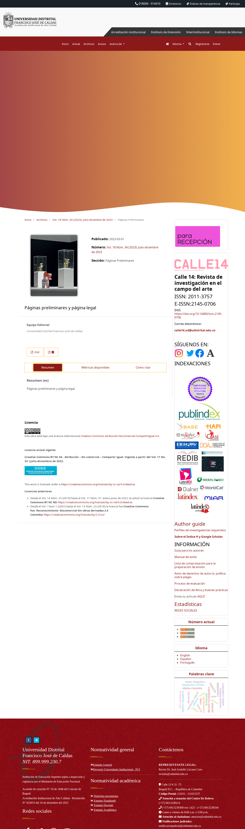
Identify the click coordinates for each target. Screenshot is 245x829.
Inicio (65, 44)
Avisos (102, 44)
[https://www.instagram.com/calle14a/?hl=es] (180, 353)
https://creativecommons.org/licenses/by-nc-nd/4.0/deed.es (95, 502)
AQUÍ (201, 596)
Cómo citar (143, 367)
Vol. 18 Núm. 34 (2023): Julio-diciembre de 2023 (83, 219)
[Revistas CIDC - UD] (165, 44)
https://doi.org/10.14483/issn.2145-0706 (198, 315)
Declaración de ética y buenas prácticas (201, 590)
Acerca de (116, 44)
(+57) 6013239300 (173, 807)
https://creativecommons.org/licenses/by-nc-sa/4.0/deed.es (98, 484)
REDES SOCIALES (186, 610)
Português (187, 662)
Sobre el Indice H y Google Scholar (199, 537)
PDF (37, 352)
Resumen (47, 367)
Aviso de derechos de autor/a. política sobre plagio (200, 575)
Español (185, 659)
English (185, 655)
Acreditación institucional (128, 32)
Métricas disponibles (95, 367)
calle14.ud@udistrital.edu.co (195, 330)
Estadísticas (188, 604)
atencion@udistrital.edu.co (191, 816)
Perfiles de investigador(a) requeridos (200, 530)
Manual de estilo (186, 557)
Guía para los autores (189, 550)
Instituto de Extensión (166, 32)
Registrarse (202, 44)
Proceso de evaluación (190, 583)
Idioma (177, 44)
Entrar (216, 44)
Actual (76, 44)
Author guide (190, 523)
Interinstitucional (197, 32)
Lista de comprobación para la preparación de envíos (195, 565)
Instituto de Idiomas (228, 32)
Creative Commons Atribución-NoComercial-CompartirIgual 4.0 (120, 436)
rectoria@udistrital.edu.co (173, 773)
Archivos (89, 44)
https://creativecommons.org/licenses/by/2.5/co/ (74, 514)
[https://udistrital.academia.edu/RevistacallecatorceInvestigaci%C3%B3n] (210, 353)
